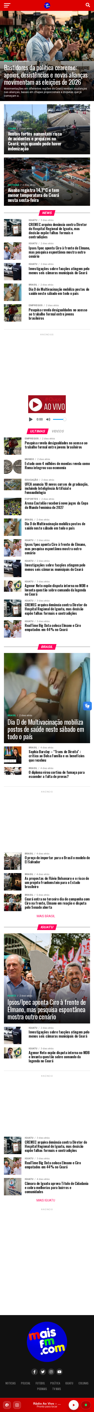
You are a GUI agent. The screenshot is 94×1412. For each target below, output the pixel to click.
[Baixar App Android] (86, 1405)
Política (55, 1383)
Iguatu (69, 1383)
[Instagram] (17, 1405)
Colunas (83, 1383)
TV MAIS (56, 1389)
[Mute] (48, 419)
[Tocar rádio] (74, 1405)
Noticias (10, 1383)
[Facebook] (7, 1405)
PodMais (42, 1389)
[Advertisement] (47, 364)
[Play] (30, 419)
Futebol (40, 1383)
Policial (25, 1383)
